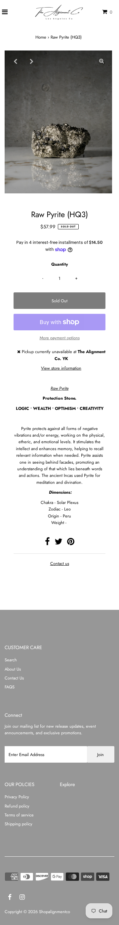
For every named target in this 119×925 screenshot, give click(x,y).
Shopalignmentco (54, 911)
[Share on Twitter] (58, 543)
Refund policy (17, 806)
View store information (61, 368)
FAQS (10, 687)
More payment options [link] (60, 338)
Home (40, 37)
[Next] (31, 61)
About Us (13, 669)
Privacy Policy (17, 797)
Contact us (59, 563)
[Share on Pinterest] (70, 543)
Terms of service (19, 815)
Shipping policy (18, 824)
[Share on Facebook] (47, 543)
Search (11, 660)
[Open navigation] (5, 12)
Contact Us (14, 678)
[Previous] (15, 61)
